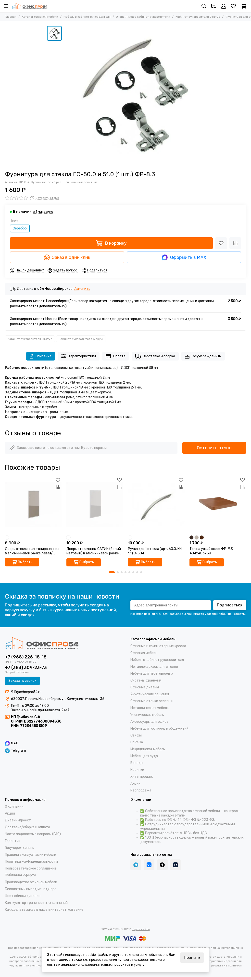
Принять (192, 957)
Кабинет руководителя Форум (81, 339)
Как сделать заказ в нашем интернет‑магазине (44, 910)
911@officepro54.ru (26, 692)
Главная (10, 16)
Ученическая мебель (147, 715)
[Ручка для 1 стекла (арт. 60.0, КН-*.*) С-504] (156, 504)
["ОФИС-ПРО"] (30, 6)
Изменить (82, 289)
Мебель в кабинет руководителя (87, 16)
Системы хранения (146, 680)
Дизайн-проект (18, 820)
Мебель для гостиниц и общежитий (159, 728)
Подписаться (229, 605)
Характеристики (82, 356)
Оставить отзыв (214, 448)
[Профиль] (223, 6)
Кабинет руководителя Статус (198, 16)
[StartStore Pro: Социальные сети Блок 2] (175, 864)
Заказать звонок (22, 681)
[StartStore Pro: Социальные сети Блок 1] (162, 864)
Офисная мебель (143, 653)
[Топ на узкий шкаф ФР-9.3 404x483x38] (217, 504)
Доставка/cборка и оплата (27, 827)
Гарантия (12, 841)
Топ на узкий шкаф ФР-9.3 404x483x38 (211, 551)
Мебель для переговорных (151, 673)
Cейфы (136, 735)
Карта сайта (141, 929)
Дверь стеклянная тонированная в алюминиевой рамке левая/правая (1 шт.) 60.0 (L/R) (32, 551)
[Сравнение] (235, 243)
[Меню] (6, 6)
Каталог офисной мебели (40, 16)
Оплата (119, 356)
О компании (14, 806)
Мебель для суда (144, 756)
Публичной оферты (231, 614)
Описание (43, 356)
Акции (135, 783)
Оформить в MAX (188, 257)
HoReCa (136, 742)
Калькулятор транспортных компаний (36, 903)
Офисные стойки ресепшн (151, 701)
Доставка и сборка (159, 356)
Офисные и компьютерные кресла (158, 646)
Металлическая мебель (149, 708)
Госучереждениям (206, 356)
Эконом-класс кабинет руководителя (143, 16)
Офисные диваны (144, 687)
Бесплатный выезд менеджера (30, 889)
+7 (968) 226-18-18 (26, 657)
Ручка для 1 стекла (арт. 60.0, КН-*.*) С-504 (155, 551)
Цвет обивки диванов (22, 896)
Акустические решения (149, 694)
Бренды (136, 763)
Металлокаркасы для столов (154, 667)
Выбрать (25, 562)
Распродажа (140, 790)
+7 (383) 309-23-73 (26, 667)
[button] (112, 572)
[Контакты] (214, 6)
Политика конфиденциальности (31, 861)
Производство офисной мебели (31, 882)
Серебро (20, 228)
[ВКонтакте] (149, 864)
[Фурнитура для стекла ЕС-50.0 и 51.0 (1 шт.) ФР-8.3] (134, 96)
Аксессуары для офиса (149, 722)
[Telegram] (135, 864)
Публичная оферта (20, 875)
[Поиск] (204, 6)
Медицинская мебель (147, 749)
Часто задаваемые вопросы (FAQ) (33, 834)
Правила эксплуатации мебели (30, 855)
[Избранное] (221, 243)
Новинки (137, 770)
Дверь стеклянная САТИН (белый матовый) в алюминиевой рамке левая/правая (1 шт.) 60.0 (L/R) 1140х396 (93, 551)
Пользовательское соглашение (31, 868)
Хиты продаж (141, 777)
